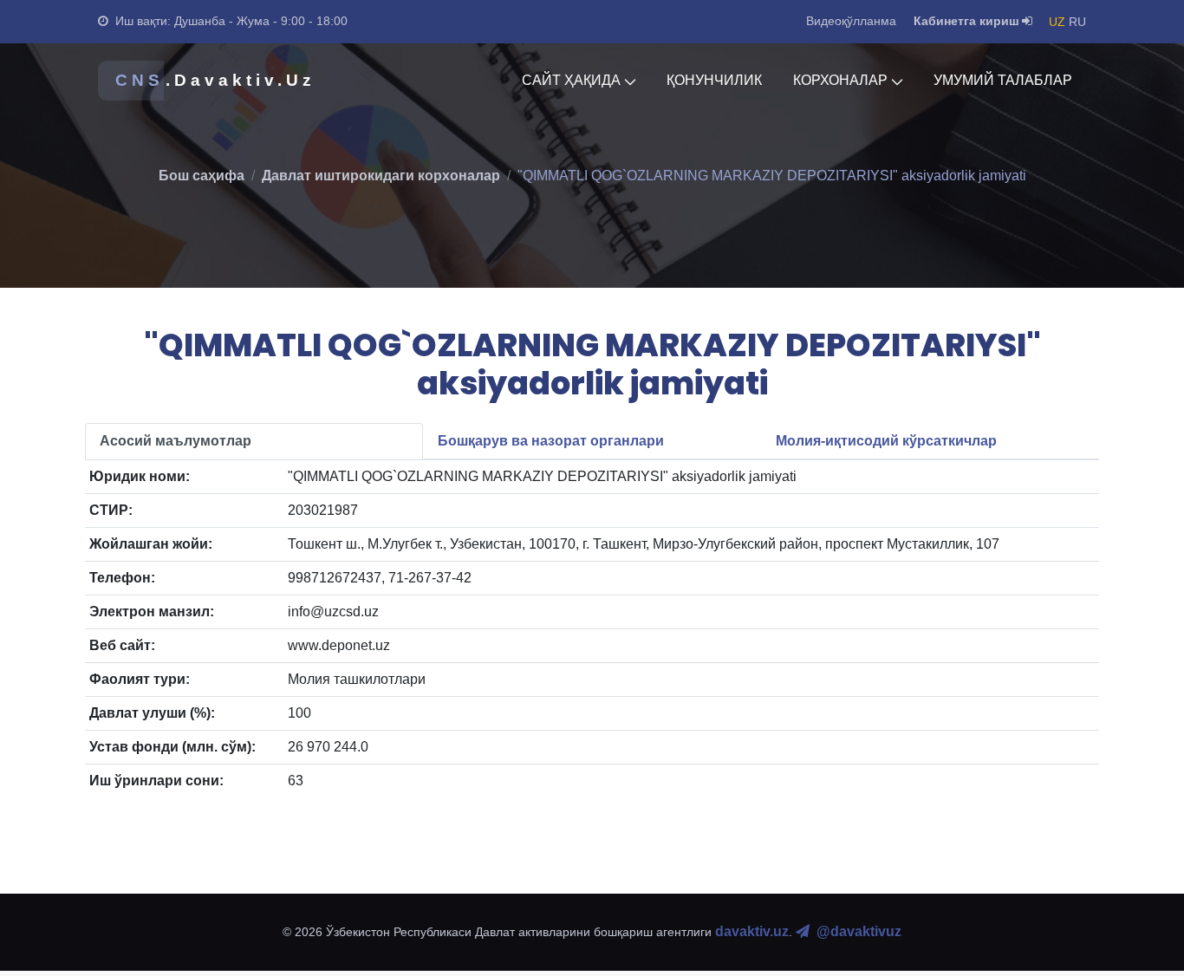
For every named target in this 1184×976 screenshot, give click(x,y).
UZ (1057, 22)
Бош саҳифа (201, 175)
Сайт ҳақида (571, 80)
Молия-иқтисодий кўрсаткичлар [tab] (886, 440)
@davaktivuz (858, 931)
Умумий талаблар (1003, 80)
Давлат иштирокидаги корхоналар (381, 175)
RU (1077, 22)
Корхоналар (840, 80)
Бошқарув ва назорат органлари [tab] (551, 440)
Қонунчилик (714, 80)
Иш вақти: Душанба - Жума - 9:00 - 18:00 (231, 21)
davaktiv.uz (752, 931)
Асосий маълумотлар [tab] (175, 440)
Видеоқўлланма (851, 21)
